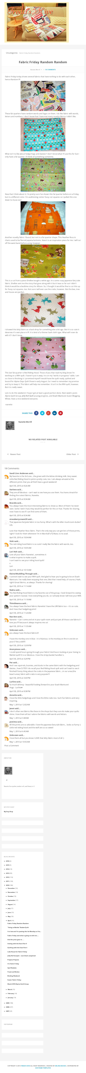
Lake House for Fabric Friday (17, 952)
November (11, 892)
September (11, 900)
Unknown (14, 630)
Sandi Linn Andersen (19, 473)
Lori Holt (13, 551)
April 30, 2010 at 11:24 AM (20, 613)
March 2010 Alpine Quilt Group (18, 984)
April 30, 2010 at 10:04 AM (20, 537)
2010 (7, 885)
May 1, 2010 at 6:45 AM (19, 731)
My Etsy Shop (8, 811)
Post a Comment (11, 745)
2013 (7, 873)
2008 (7, 1007)
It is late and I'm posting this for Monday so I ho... (24, 931)
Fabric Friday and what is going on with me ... (23, 935)
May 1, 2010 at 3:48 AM (19, 718)
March (10, 989)
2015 (7, 865)
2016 (7, 861)
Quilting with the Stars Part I (17, 947)
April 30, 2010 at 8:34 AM (20, 499)
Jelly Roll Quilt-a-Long (31, 396)
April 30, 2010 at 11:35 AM (20, 626)
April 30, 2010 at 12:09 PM (20, 645)
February (11, 993)
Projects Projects (13, 960)
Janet (12, 708)
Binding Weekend (14, 976)
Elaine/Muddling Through (21, 574)
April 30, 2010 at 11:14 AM (20, 586)
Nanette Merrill (25, 422)
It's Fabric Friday (13, 964)
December (11, 888)
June (9, 912)
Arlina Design (60, 1066)
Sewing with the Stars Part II (17, 943)
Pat (11, 662)
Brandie (13, 503)
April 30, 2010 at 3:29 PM (20, 659)
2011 (7, 881)
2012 (7, 877)
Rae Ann (13, 616)
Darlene (13, 489)
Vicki (12, 541)
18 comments (50, 70)
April (9, 920)
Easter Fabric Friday (14, 980)
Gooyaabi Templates (43, 1068)
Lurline (13, 681)
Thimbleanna (16, 603)
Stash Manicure (59, 396)
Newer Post (15, 454)
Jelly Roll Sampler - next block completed (22, 956)
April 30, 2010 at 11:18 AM (20, 599)
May (9, 916)
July (9, 908)
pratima (13, 722)
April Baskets (12, 968)
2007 (7, 1011)
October (10, 896)
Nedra (12, 590)
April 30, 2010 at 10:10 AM (20, 570)
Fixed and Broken (13, 972)
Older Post (71, 454)
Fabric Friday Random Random (18, 923)
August (10, 904)
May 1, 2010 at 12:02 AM (20, 704)
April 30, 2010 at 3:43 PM (20, 678)
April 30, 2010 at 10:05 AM (20, 548)
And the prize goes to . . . (16, 939)
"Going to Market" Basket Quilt (18, 927)
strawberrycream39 (18, 519)
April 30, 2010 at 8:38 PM (20, 691)
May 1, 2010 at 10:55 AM (20, 742)
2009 (7, 1003)
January (10, 997)
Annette (13, 695)
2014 (7, 869)
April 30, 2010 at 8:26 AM (20, 486)
